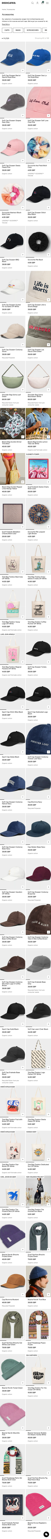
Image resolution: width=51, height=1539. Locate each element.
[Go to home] (9, 3)
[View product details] (12, 79)
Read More (6, 24)
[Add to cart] (22, 70)
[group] (12, 57)
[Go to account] (37, 2)
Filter (6, 38)
